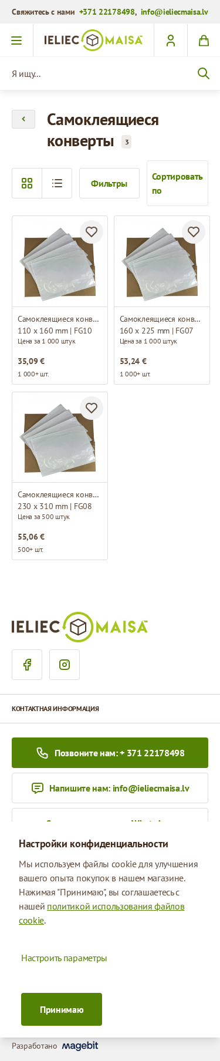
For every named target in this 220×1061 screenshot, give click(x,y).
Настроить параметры (64, 958)
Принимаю (61, 1009)
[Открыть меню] (16, 40)
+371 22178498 (107, 11)
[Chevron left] (23, 119)
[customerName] (170, 40)
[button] (57, 183)
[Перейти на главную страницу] (94, 40)
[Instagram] (64, 664)
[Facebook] (27, 664)
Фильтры (109, 183)
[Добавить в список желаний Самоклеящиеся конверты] (91, 232)
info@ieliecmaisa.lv (174, 11)
